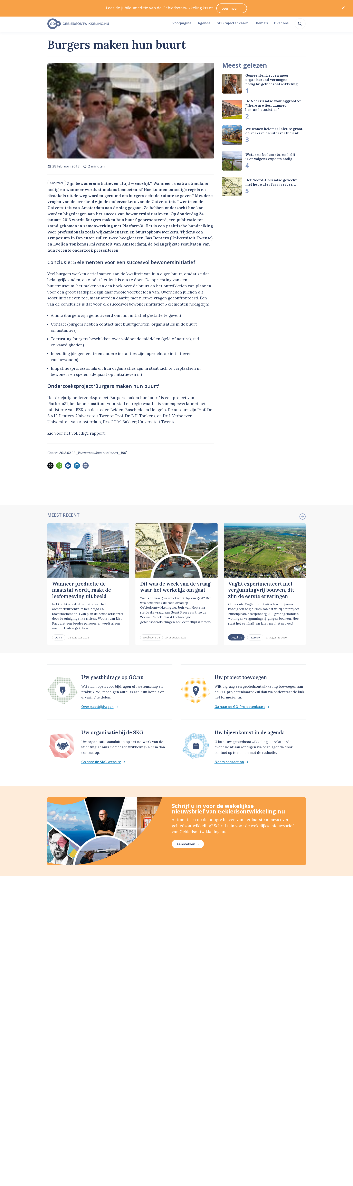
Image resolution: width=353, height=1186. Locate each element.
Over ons (281, 23)
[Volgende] (302, 516)
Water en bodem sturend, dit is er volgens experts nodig (270, 156)
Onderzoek (56, 182)
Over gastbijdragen (97, 707)
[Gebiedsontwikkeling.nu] (107, 24)
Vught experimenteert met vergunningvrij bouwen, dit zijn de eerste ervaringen (261, 590)
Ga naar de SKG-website (101, 762)
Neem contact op (229, 762)
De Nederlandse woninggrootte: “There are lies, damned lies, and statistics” (273, 105)
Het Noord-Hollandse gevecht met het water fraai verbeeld (271, 182)
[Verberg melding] (343, 8)
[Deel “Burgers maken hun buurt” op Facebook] (68, 465)
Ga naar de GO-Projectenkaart (239, 707)
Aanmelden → (187, 844)
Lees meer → (231, 8)
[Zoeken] (300, 23)
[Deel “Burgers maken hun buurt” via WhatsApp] (59, 465)
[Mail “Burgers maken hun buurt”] (86, 465)
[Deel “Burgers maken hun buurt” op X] (50, 465)
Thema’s (261, 23)
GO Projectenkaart (232, 23)
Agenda (204, 23)
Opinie (59, 637)
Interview (255, 637)
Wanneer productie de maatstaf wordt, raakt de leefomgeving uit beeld (81, 590)
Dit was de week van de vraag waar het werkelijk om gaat (175, 587)
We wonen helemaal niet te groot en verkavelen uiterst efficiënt (274, 131)
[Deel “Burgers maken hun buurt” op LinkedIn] (77, 465)
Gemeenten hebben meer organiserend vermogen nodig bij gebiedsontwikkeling (271, 79)
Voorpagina (181, 23)
